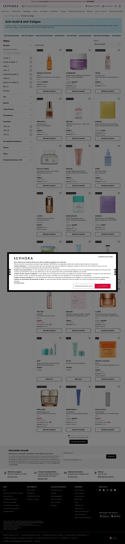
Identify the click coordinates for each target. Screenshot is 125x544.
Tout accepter (102, 286)
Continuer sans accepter (105, 256)
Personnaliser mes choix (84, 286)
